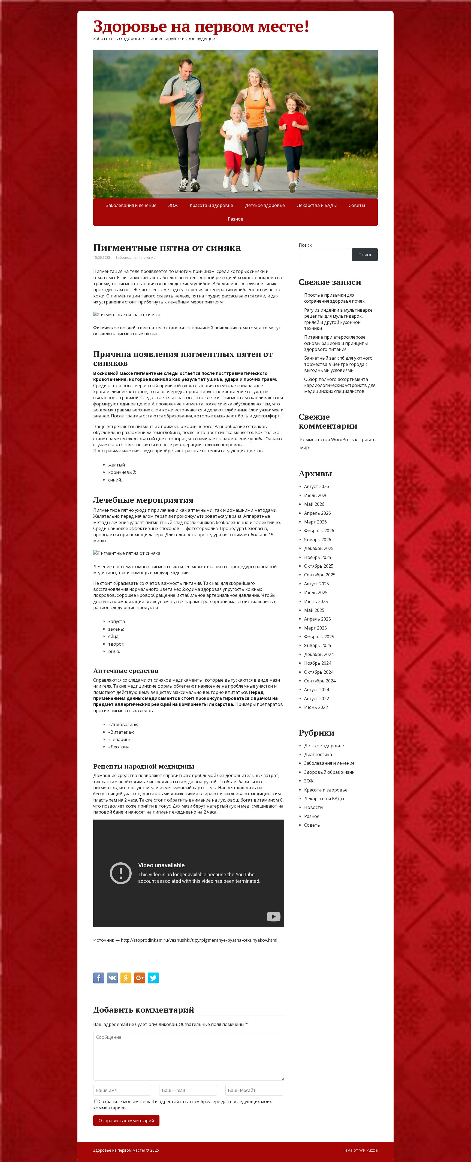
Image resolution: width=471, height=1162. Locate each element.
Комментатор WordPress (327, 439)
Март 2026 (315, 522)
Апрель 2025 (317, 619)
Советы (357, 205)
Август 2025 (316, 584)
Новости (313, 807)
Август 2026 (316, 486)
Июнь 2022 (316, 707)
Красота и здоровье (211, 205)
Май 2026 (314, 504)
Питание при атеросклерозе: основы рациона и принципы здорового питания (336, 343)
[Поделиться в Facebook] (98, 978)
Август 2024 (316, 690)
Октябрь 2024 (318, 672)
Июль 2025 (316, 592)
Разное (235, 219)
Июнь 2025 (316, 601)
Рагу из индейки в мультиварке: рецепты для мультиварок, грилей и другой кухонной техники (338, 319)
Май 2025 (314, 610)
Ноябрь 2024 (317, 663)
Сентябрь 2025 (320, 575)
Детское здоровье (265, 205)
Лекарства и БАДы (317, 205)
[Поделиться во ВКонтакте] (112, 978)
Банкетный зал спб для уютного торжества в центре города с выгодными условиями (338, 364)
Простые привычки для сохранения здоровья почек (334, 298)
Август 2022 (316, 699)
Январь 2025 (317, 645)
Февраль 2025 (319, 637)
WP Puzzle (368, 1150)
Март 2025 (315, 628)
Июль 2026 (316, 495)
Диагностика (318, 754)
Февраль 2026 (319, 531)
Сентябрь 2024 (320, 681)
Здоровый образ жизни (329, 772)
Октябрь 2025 (318, 566)
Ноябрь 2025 (317, 557)
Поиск (305, 245)
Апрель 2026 (317, 513)
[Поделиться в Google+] (139, 978)
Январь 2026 (317, 540)
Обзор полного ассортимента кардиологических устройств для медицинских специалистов (339, 385)
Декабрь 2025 (319, 548)
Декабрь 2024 (319, 654)
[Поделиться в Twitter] (153, 978)
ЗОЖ (173, 205)
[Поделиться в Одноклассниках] (125, 978)
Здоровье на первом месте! (201, 26)
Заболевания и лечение (131, 205)
